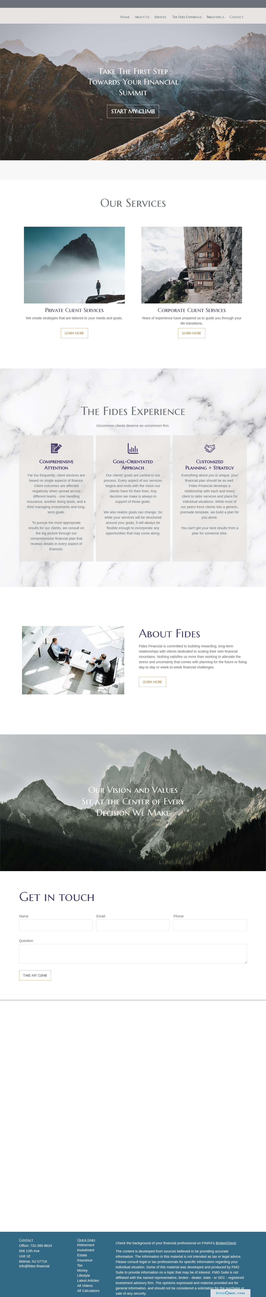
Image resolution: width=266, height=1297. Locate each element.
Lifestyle (83, 1275)
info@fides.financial (34, 1266)
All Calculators (88, 1291)
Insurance (84, 1260)
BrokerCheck (226, 1243)
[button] (125, 17)
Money (82, 1270)
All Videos (85, 1286)
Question (26, 941)
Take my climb (35, 975)
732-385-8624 (41, 1246)
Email (100, 916)
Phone (179, 916)
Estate (82, 1255)
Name (23, 916)
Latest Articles (88, 1281)
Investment (85, 1250)
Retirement (85, 1245)
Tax (80, 1265)
